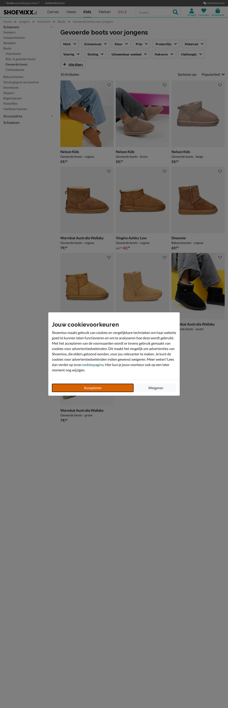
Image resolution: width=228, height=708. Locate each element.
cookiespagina (93, 364)
